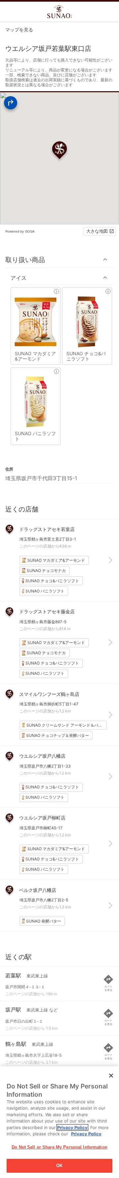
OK (59, 1165)
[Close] (111, 1075)
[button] (59, 259)
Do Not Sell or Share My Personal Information (59, 1147)
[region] (59, 1122)
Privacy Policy (72, 1127)
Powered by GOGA (20, 231)
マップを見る (19, 29)
